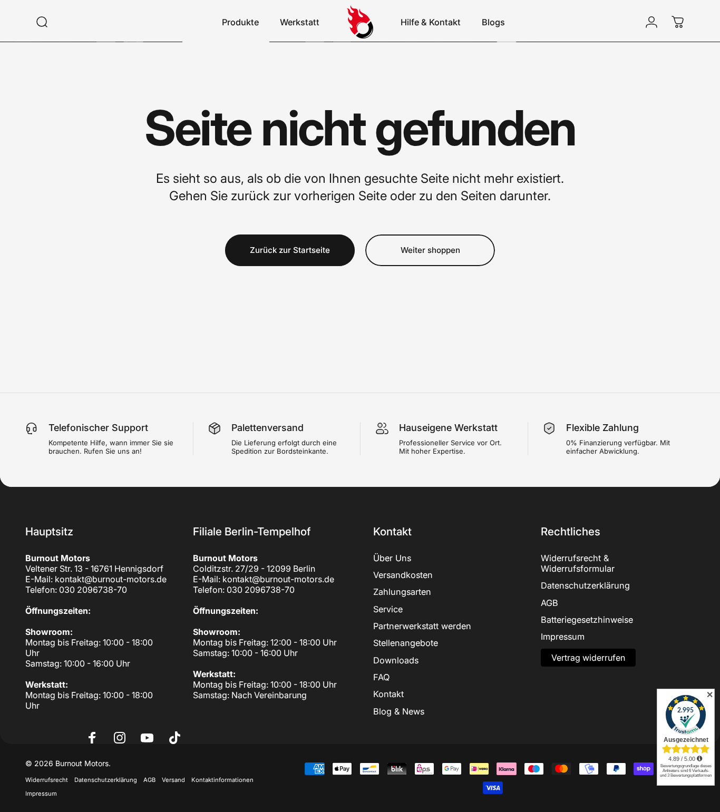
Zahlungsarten (402, 591)
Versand (173, 780)
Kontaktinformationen (222, 780)
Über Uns (392, 558)
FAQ (381, 677)
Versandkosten (403, 575)
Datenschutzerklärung (585, 585)
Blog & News (398, 711)
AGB (549, 603)
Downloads (396, 660)
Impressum (563, 636)
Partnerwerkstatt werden (422, 626)
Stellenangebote (405, 643)
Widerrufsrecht (46, 780)
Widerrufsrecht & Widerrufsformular (578, 563)
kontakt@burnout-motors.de (111, 579)
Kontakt (388, 694)
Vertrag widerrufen (588, 657)
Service (388, 609)
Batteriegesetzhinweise (587, 619)
